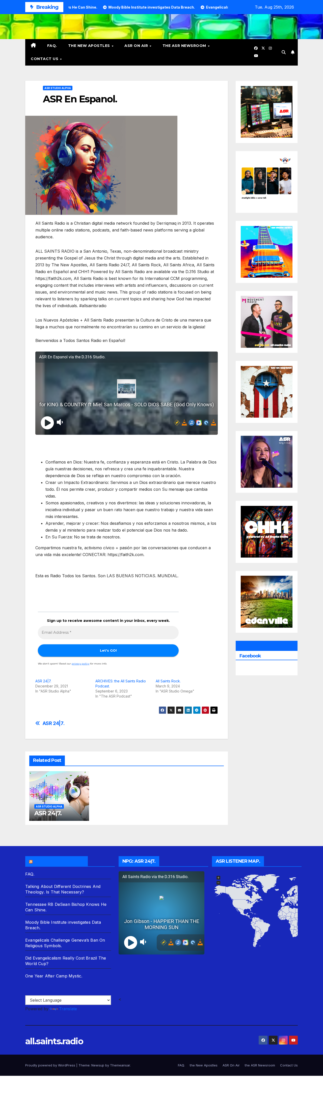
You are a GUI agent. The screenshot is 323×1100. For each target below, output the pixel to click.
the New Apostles (89, 45)
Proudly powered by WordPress (50, 1065)
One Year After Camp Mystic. (53, 975)
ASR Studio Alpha (57, 88)
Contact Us (45, 58)
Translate (68, 1008)
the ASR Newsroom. (59, 861)
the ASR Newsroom (185, 45)
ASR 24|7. (43, 681)
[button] (284, 52)
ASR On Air (136, 45)
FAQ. (52, 45)
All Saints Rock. (168, 681)
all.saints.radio (54, 1041)
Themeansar (120, 1065)
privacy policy (80, 663)
